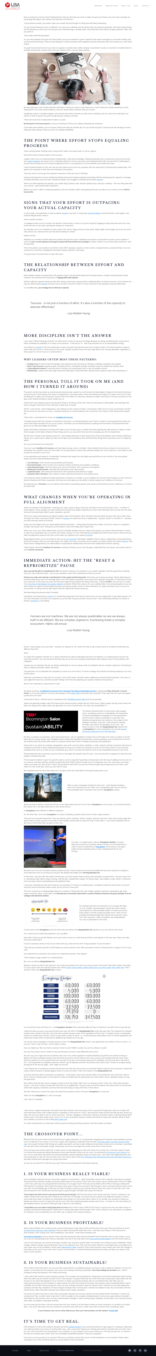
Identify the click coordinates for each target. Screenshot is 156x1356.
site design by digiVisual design (92, 1350)
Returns (15, 1350)
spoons (50, 596)
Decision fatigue (94, 213)
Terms (29, 1350)
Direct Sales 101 (60, 1119)
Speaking (98, 5)
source (99, 180)
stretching (34, 601)
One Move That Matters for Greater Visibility (45, 584)
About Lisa (126, 5)
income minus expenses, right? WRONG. (39, 1230)
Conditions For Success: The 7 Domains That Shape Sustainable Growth (68, 691)
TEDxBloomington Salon (76, 699)
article (39, 347)
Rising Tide (75, 693)
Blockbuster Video (69, 1247)
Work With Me (112, 5)
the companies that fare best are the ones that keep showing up (106, 1157)
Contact (146, 5)
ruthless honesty (74, 1327)
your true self (71, 539)
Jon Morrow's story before (116, 1152)
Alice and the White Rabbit (100, 1239)
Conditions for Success (64, 417)
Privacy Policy (44, 1350)
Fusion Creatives (33, 161)
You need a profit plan (32, 1236)
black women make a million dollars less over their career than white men (95, 968)
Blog (136, 5)
